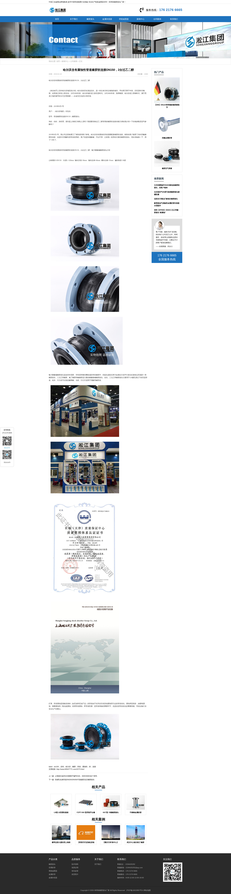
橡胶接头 (90, 19)
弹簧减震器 (124, 19)
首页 (57, 19)
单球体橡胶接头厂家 (101, 890)
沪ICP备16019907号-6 (134, 890)
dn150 (56, 767)
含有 (62, 767)
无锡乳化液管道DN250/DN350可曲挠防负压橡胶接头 (74, 780)
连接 (94, 767)
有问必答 (75, 871)
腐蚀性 (84, 767)
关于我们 (74, 19)
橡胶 (74, 767)
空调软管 (52, 868)
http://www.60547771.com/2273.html (70, 769)
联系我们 (174, 19)
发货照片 (75, 874)
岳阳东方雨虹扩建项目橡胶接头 (166, 199)
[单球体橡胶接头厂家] (58, 10)
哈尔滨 (68, 767)
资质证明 (75, 868)
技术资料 (75, 864)
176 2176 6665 (170, 10)
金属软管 (52, 874)
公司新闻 (73, 61)
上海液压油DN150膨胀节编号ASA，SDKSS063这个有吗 (76, 776)
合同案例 (157, 19)
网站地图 (147, 890)
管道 (79, 767)
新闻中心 (140, 19)
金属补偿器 (107, 19)
